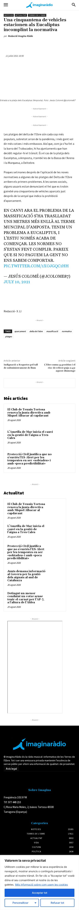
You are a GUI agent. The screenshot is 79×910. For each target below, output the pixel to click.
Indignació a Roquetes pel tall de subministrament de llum (21, 366)
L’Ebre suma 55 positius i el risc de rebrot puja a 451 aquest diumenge (59, 367)
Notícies (8, 15)
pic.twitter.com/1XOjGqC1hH (36, 266)
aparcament (20, 331)
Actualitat (20, 15)
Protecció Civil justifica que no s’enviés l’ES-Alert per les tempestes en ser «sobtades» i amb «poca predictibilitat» (29, 459)
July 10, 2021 (17, 282)
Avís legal (11, 768)
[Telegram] (61, 44)
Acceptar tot (39, 892)
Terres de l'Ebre (37, 15)
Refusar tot (57, 902)
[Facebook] (19, 44)
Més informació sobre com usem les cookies (41, 884)
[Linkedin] (44, 44)
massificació (52, 331)
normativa (66, 331)
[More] (70, 44)
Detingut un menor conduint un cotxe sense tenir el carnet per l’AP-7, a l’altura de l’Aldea (25, 598)
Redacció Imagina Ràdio (20, 36)
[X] (27, 44)
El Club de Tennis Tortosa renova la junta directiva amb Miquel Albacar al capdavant (28, 412)
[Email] (52, 44)
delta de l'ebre (36, 331)
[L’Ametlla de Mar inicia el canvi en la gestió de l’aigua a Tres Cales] (63, 438)
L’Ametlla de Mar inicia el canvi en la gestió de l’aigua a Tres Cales (30, 435)
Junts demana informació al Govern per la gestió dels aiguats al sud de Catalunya (26, 576)
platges (8, 336)
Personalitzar (20, 902)
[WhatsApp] (36, 44)
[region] (39, 882)
